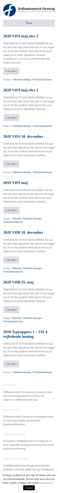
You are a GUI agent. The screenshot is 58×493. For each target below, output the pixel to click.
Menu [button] (29, 23)
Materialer (17, 218)
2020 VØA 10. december (23, 136)
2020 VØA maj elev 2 (20, 36)
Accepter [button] (29, 488)
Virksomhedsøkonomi (42, 79)
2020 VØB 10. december (23, 232)
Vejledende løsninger (21, 79)
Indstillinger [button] (47, 483)
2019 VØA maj (15, 183)
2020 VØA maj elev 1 (20, 90)
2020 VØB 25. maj (18, 282)
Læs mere (11, 70)
